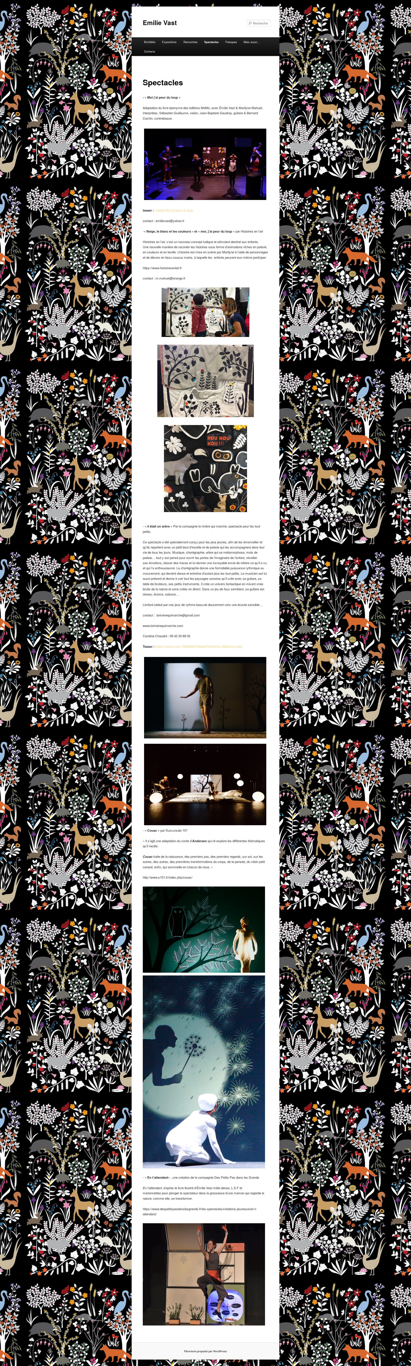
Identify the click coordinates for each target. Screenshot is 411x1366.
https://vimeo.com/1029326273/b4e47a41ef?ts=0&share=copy (198, 646)
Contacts (149, 51)
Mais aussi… (252, 42)
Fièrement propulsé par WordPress (205, 1351)
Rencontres (190, 42)
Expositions (169, 42)
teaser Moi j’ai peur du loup (174, 210)
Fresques (231, 42)
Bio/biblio (149, 42)
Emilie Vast (160, 22)
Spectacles (211, 42)
